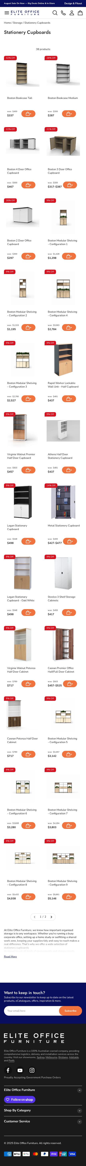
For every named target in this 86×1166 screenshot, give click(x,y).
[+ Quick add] (28, 113)
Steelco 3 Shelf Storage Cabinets (61, 598)
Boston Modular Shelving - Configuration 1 (62, 242)
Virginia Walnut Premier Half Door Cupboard (21, 456)
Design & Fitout (73, 3)
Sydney (40, 1057)
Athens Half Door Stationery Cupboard (60, 456)
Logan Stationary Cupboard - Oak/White (20, 598)
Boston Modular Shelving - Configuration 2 (22, 313)
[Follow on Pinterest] (32, 1073)
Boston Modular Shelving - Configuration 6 (22, 811)
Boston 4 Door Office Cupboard (19, 171)
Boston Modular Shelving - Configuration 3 (22, 385)
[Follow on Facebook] (8, 1073)
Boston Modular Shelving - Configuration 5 (62, 740)
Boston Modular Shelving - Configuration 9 (62, 883)
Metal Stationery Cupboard (64, 525)
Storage (18, 23)
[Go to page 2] (51, 917)
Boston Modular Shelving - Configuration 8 (22, 883)
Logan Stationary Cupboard (17, 527)
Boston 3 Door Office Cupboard (60, 171)
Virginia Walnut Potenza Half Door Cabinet (21, 670)
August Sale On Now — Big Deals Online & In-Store (29, 3)
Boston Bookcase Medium (63, 98)
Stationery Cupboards (37, 23)
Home (7, 23)
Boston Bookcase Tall (19, 98)
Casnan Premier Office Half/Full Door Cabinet (61, 670)
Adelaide (74, 1057)
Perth (11, 1060)
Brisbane (63, 1057)
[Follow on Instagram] (20, 1073)
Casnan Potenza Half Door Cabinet (22, 740)
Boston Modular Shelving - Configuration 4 (62, 313)
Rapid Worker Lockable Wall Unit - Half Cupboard (63, 385)
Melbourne (51, 1057)
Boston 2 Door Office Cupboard (19, 242)
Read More (10, 956)
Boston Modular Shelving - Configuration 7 (62, 811)
